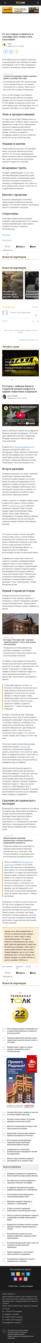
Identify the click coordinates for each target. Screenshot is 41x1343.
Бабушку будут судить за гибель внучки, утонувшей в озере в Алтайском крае (19, 1049)
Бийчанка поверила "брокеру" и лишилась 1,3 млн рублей (19, 1202)
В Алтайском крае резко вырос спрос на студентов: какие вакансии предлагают (22, 1245)
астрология (6, 240)
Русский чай (19, 967)
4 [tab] (22, 380)
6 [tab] (29, 380)
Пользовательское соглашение (17, 1332)
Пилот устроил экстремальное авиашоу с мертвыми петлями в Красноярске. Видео (23, 1217)
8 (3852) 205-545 (10, 1317)
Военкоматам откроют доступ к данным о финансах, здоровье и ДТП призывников (21, 1236)
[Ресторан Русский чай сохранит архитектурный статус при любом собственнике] (20, 623)
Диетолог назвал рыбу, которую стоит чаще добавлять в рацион (22, 1127)
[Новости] (20, 246)
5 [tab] (25, 380)
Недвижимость (12, 398)
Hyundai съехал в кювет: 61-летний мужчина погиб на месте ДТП (21, 1120)
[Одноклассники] (16, 51)
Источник (6, 235)
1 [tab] (12, 380)
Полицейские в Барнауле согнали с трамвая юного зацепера (21, 1260)
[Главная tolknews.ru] (20, 2)
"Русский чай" (24, 747)
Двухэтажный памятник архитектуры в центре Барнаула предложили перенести (18, 840)
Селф (28, 966)
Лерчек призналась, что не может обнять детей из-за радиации (20, 1253)
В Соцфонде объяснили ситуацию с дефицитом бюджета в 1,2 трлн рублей (22, 1188)
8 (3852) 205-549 (10, 1320)
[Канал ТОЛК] (33, 246)
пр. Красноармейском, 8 (22, 447)
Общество (11, 46)
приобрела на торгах (16, 506)
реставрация (7, 966)
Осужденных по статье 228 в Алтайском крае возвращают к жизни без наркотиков (22, 1151)
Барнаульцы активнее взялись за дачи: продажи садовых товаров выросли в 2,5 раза (22, 1226)
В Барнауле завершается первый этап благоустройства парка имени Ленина (22, 1175)
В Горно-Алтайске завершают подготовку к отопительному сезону (21, 1209)
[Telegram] (5, 51)
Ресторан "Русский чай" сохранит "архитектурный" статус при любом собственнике (19, 642)
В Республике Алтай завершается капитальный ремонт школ (20, 1195)
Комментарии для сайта (29, 340)
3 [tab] (19, 380)
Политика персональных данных (18, 1330)
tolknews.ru (11, 1294)
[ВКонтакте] (11, 51)
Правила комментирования (16, 1334)
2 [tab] (16, 380)
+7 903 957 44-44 (10, 1311)
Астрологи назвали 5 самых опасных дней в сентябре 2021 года (20, 77)
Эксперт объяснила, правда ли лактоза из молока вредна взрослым (22, 1113)
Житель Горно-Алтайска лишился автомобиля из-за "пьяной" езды (20, 1159)
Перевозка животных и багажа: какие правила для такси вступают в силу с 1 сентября (20, 366)
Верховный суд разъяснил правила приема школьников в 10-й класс (21, 1134)
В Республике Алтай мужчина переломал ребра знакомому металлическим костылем (19, 1142)
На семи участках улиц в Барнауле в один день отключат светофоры (21, 1181)
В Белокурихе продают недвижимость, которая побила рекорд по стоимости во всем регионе (22, 1031)
